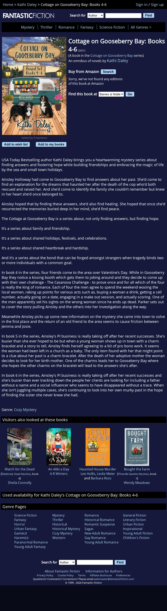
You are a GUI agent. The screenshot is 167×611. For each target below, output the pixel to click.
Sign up (157, 4)
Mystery (27, 27)
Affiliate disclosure (101, 575)
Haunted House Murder (97, 469)
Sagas (89, 529)
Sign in (141, 4)
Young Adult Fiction (138, 533)
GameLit (20, 533)
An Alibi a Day (58, 469)
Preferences (123, 575)
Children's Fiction (136, 537)
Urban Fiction (133, 524)
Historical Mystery (66, 529)
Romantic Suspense (100, 524)
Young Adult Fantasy (30, 546)
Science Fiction (112, 27)
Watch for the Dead (20, 469)
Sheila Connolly (19, 482)
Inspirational (132, 529)
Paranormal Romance (31, 542)
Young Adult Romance (102, 542)
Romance (66, 27)
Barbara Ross (101, 478)
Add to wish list (16, 144)
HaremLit (21, 537)
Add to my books (51, 144)
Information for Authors (104, 571)
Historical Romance (99, 520)
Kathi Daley (117, 60)
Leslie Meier (106, 473)
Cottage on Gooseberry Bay (111, 55)
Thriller (46, 27)
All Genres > (142, 27)
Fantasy (86, 27)
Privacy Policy (45, 575)
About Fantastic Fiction (62, 571)
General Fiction (134, 515)
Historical (59, 524)
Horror (19, 524)
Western (58, 537)
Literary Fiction (134, 520)
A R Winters (59, 473)
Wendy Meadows (137, 482)
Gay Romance (95, 537)
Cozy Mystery (25, 409)
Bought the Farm (137, 469)
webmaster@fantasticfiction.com (114, 579)
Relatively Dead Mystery (16, 474)
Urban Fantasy (25, 529)
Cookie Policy (66, 575)
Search (108, 71)
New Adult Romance (100, 533)
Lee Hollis (88, 473)
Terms (82, 575)
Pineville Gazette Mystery (133, 474)
